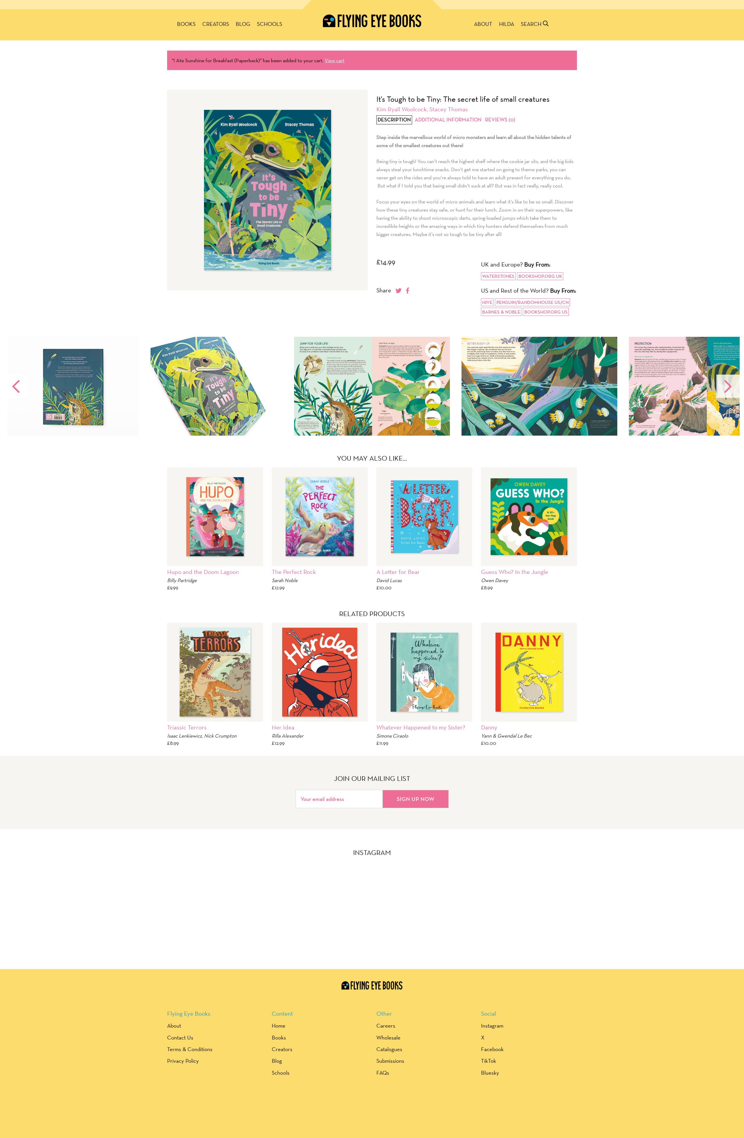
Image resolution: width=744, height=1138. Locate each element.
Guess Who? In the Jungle (514, 572)
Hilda (506, 23)
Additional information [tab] (448, 120)
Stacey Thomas (448, 109)
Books (186, 23)
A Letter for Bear (398, 572)
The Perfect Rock (294, 572)
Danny (489, 727)
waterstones (498, 276)
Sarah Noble (285, 580)
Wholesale (388, 1037)
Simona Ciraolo (392, 735)
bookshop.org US (546, 312)
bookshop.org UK (540, 276)
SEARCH (532, 23)
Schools (269, 23)
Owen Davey (494, 580)
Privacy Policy (183, 1060)
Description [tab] (394, 120)
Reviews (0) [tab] (500, 120)
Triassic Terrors (187, 727)
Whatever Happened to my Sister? (420, 727)
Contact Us (180, 1037)
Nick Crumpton (220, 735)
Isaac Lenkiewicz (184, 735)
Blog (243, 23)
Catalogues (389, 1049)
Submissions (390, 1060)
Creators (215, 23)
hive (487, 302)
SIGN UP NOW (415, 798)
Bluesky (490, 1072)
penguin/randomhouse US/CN (532, 302)
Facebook (492, 1049)
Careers (385, 1025)
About (483, 23)
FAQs (382, 1072)
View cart (334, 60)
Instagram (492, 1025)
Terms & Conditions (189, 1049)
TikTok (488, 1060)
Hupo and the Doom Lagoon (203, 572)
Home (278, 1025)
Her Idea (283, 727)
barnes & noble (501, 312)
